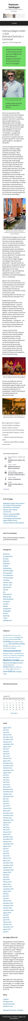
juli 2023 (6, 799)
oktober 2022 (7, 818)
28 (13, 709)
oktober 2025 (7, 742)
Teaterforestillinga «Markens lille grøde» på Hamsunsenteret (16, 473)
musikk (22, 660)
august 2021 (7, 846)
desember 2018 (8, 903)
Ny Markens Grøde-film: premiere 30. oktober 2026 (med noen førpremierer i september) (13, 505)
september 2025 (8, 744)
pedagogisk (6, 611)
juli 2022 (6, 825)
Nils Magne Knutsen (16, 663)
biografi (16, 423)
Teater (5, 618)
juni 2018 (6, 917)
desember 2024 (8, 763)
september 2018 (8, 910)
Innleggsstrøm (8, 1001)
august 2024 (7, 773)
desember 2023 (8, 789)
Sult (10, 671)
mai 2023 (6, 803)
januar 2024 (7, 787)
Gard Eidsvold (6, 644)
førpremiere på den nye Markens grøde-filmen (14, 467)
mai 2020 (6, 877)
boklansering (7, 568)
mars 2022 (6, 830)
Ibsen (14, 653)
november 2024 (8, 766)
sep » (16, 713)
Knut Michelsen (20, 655)
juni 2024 (6, 777)
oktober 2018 (7, 908)
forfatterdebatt (7, 425)
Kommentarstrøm (9, 1004)
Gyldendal (19, 646)
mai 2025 (6, 751)
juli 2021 (6, 848)
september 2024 (8, 770)
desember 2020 (8, 863)
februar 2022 (7, 832)
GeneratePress (14, 1018)
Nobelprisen (11, 665)
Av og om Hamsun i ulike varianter (13, 523)
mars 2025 (6, 756)
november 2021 (8, 839)
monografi (6, 601)
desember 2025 (8, 737)
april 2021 (6, 853)
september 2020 (8, 870)
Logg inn (6, 999)
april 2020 (6, 879)
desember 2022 (8, 813)
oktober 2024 (7, 768)
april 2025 (6, 754)
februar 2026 (7, 735)
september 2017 (8, 927)
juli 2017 (5, 932)
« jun (12, 713)
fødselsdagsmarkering (17, 641)
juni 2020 (6, 875)
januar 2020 (7, 884)
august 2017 (7, 929)
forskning (7, 642)
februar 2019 (7, 901)
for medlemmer (8, 575)
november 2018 (8, 905)
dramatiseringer (8, 571)
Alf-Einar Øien (7, 635)
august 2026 (7, 728)
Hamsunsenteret (12, 650)
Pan (18, 667)
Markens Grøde (11, 660)
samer (5, 672)
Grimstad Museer (12, 646)
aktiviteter (6, 554)
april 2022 (6, 827)
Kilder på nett (7, 594)
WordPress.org (8, 1006)
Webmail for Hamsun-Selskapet (13, 1010)
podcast (5, 613)
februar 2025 (7, 758)
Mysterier (6, 663)
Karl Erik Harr (14, 655)
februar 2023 (7, 808)
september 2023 (8, 796)
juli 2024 (6, 775)
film (19, 639)
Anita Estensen (9, 430)
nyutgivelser (7, 608)
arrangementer (9, 423)
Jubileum (9, 655)
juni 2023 (6, 801)
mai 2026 (6, 732)
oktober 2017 (7, 924)
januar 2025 (7, 761)
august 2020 (7, 872)
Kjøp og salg (7, 597)
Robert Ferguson (14, 432)
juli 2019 (6, 894)
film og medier (7, 573)
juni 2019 (6, 896)
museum (15, 428)
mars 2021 (6, 856)
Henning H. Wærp (7, 653)
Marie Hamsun (12, 657)
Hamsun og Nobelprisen (14, 479)
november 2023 (8, 792)
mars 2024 (6, 784)
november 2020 (8, 865)
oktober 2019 (7, 886)
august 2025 (7, 747)
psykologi (6, 616)
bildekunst (6, 563)
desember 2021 (8, 837)
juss (4, 592)
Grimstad (5, 432)
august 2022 (7, 822)
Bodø (16, 637)
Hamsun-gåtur (7, 428)
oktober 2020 (7, 867)
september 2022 (8, 820)
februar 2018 (7, 922)
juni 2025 (6, 749)
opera (15, 667)
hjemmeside (7, 587)
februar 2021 (7, 858)
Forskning (16, 425)
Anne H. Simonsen (11, 637)
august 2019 (7, 891)
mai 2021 (6, 851)
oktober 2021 (7, 841)
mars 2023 (6, 806)
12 (7, 705)
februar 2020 (7, 882)
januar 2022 (7, 834)
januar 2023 (7, 811)
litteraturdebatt (8, 599)
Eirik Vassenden (19, 430)
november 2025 (8, 739)
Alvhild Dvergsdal (14, 635)
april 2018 (6, 920)
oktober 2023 (7, 794)
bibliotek (6, 561)
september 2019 (8, 889)
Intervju (5, 589)
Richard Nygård (10, 669)
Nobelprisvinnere (8, 667)
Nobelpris (5, 665)
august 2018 (7, 913)
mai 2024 (6, 780)
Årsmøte (6, 559)
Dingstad (7, 639)
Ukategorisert (7, 620)
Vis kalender (6, 489)
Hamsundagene (12, 648)
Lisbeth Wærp (6, 657)
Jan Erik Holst (18, 653)
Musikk (5, 606)
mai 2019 (6, 898)
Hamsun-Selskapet (14, 6)
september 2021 (8, 844)
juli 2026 (6, 730)
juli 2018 (6, 915)
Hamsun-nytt (7, 585)
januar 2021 (6, 860)
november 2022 (8, 815)
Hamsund (5, 648)
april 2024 (6, 782)
